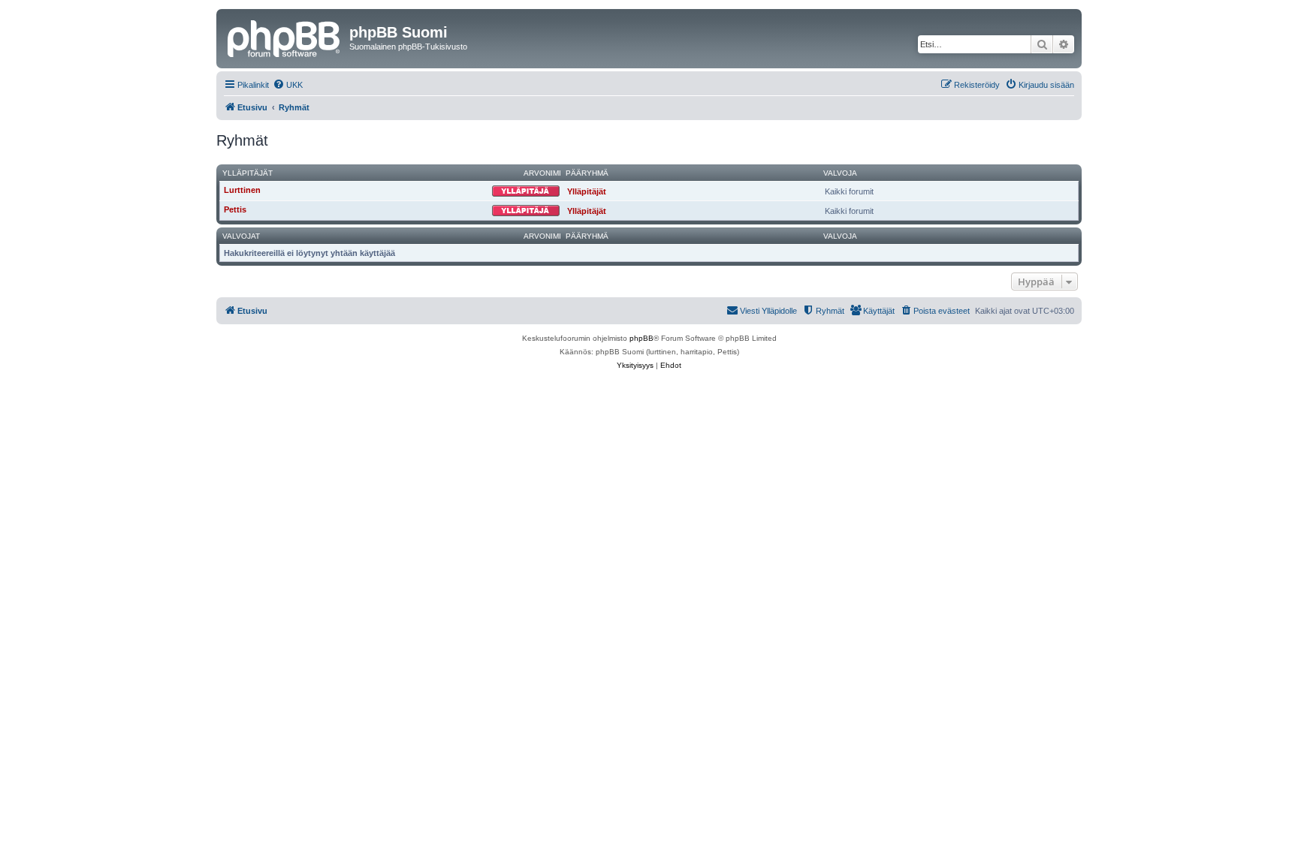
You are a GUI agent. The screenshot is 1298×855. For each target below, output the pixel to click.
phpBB (641, 338)
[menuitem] (288, 85)
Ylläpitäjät (247, 173)
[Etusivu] (284, 37)
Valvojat (241, 236)
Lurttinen (242, 189)
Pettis (235, 209)
